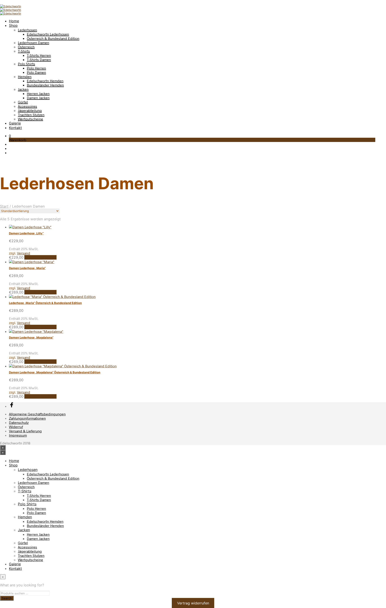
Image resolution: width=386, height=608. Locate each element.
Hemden (24, 76)
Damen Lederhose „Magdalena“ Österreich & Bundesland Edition (54, 372)
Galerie (15, 123)
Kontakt (15, 127)
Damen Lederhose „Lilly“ (26, 233)
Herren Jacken (38, 93)
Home (14, 21)
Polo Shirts (26, 64)
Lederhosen (27, 30)
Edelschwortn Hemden (45, 81)
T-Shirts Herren (39, 55)
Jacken (23, 89)
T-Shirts (24, 51)
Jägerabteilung (30, 110)
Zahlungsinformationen (27, 418)
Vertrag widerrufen (193, 603)
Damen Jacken (38, 98)
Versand (23, 253)
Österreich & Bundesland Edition (53, 38)
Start (4, 206)
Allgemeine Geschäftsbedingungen (37, 414)
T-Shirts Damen (39, 59)
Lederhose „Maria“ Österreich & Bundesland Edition (45, 303)
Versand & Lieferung (25, 431)
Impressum (18, 435)
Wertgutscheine (30, 119)
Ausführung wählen (40, 257)
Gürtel (23, 102)
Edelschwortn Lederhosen (48, 34)
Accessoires (27, 106)
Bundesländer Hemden (45, 85)
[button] (10, 135)
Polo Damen (36, 72)
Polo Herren (36, 68)
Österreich (26, 47)
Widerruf (16, 427)
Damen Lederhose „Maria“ (27, 268)
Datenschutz (19, 422)
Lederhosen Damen (33, 42)
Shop (13, 25)
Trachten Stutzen (31, 114)
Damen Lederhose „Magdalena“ (31, 337)
